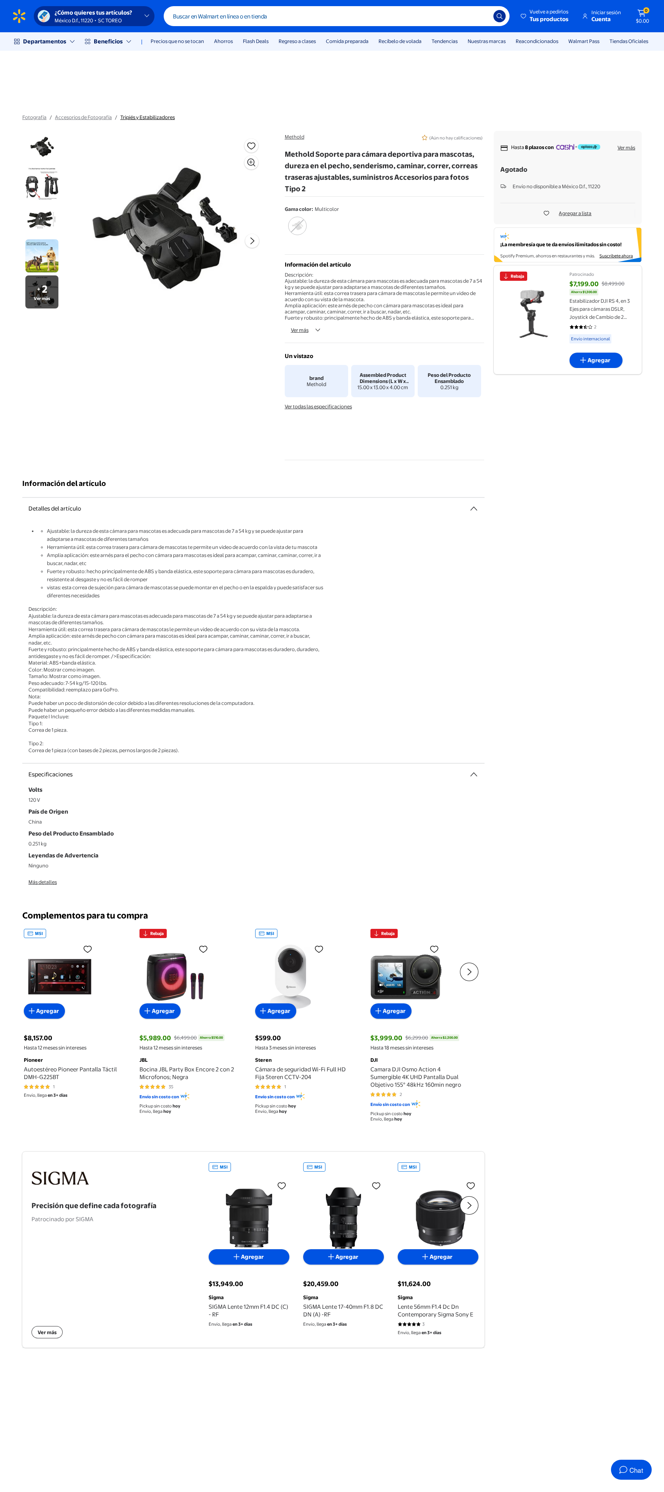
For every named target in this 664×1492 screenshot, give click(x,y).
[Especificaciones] (473, 774)
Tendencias (445, 41)
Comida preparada (347, 41)
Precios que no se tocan (177, 41)
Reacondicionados (537, 41)
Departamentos (44, 41)
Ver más (300, 330)
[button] (545, 16)
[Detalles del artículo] (473, 508)
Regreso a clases (297, 41)
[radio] (297, 231)
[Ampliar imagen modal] (251, 162)
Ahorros (223, 41)
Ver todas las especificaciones (318, 406)
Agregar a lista (575, 213)
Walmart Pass (583, 41)
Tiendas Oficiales (628, 41)
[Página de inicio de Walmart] (19, 16)
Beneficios (108, 41)
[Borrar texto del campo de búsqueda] (482, 16)
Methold (294, 137)
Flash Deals (256, 41)
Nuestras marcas (487, 41)
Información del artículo (64, 483)
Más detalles (42, 882)
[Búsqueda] (499, 16)
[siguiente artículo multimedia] (252, 241)
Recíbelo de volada (400, 41)
